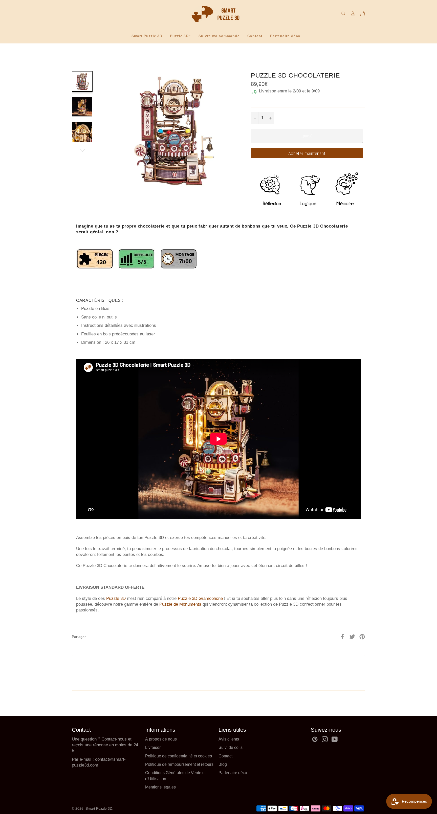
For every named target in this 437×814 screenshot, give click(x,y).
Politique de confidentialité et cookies (178, 756)
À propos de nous (161, 739)
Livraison (153, 747)
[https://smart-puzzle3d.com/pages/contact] (94, 759)
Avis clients (229, 739)
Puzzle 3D (179, 36)
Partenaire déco (285, 36)
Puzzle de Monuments (180, 604)
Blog (223, 764)
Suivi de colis (231, 747)
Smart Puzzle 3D (147, 36)
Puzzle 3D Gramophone (200, 598)
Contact (255, 36)
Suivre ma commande (219, 36)
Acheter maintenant (306, 153)
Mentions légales (160, 787)
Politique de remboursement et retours (179, 764)
